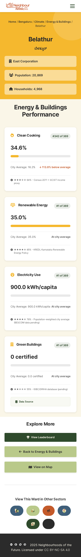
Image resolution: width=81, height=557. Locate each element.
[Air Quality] (49, 511)
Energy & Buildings (59, 21)
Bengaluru (25, 21)
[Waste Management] (33, 511)
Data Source (26, 401)
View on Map (43, 467)
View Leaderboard (43, 437)
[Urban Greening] (33, 524)
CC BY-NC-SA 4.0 (57, 550)
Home (12, 21)
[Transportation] (16, 511)
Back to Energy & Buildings (42, 451)
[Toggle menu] (72, 6)
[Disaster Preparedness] (49, 524)
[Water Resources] (64, 511)
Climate (39, 21)
